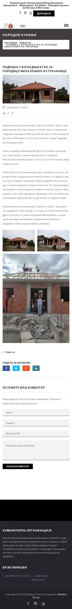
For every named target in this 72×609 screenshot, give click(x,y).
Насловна (11, 43)
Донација (44, 13)
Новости (25, 43)
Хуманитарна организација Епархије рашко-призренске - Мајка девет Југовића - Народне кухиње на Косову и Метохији (36, 5)
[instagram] (25, 13)
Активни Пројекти (17, 576)
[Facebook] (20, 13)
